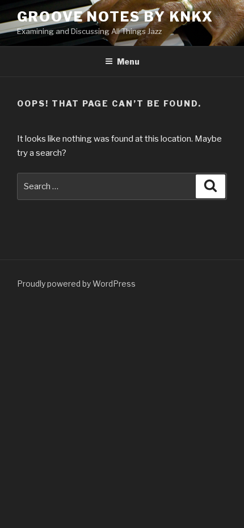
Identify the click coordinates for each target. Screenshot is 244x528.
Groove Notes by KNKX (115, 16)
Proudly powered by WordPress (76, 283)
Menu (128, 61)
